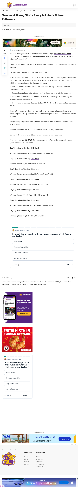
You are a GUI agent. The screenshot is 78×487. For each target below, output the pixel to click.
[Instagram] (75, 277)
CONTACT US (30, 140)
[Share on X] (4, 63)
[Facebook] (72, 277)
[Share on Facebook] (4, 58)
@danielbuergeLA (40, 284)
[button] (3, 5)
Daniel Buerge (6, 30)
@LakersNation (21, 93)
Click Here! (35, 148)
